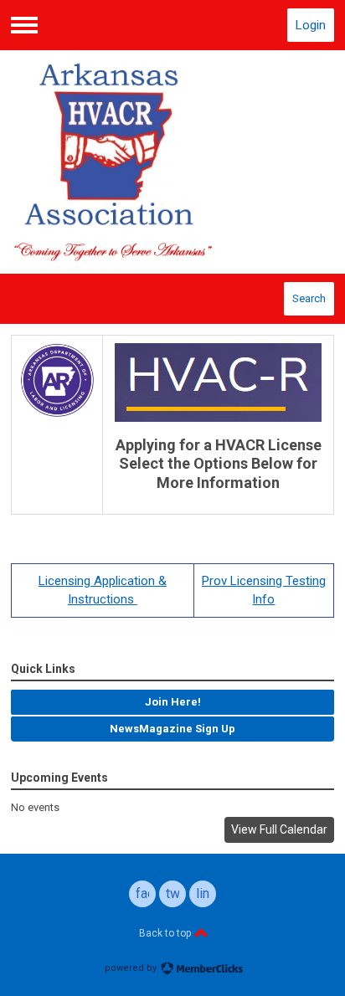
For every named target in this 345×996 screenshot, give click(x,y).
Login (311, 25)
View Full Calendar (279, 829)
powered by (132, 968)
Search (309, 298)
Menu (24, 25)
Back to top (166, 933)
